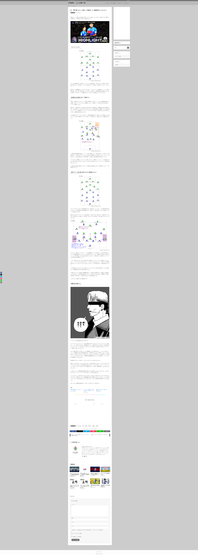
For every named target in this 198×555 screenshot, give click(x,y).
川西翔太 (89, 425)
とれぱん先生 (75, 452)
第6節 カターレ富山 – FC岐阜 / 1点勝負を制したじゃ (102, 390)
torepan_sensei (97, 403)
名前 (72, 518)
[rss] (128, 0)
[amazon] (86, 456)
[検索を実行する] (128, 48)
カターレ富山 (73, 12)
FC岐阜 (86, 425)
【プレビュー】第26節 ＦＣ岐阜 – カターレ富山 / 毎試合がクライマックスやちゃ (89, 390)
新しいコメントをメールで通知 (76, 533)
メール (72, 522)
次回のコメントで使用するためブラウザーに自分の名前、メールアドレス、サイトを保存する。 (87, 529)
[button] (73, 431)
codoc (104, 403)
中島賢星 (93, 425)
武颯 (83, 425)
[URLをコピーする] (107, 431)
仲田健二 (97, 425)
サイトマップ (99, 551)
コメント (73, 504)
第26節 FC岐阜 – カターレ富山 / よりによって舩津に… (76, 390)
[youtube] (84, 456)
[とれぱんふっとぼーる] (76, 3)
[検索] (129, 0)
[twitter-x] (82, 456)
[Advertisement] (90, 415)
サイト (72, 526)
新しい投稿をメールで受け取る (76, 536)
